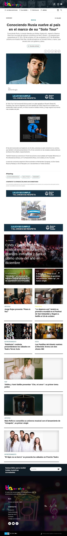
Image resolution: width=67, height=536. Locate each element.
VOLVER (58, 18)
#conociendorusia (13, 177)
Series (45, 10)
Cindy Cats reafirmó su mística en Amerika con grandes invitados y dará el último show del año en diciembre (25, 254)
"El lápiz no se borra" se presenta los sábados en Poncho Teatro (31, 457)
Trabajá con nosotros (14, 519)
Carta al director (13, 512)
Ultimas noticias (12, 10)
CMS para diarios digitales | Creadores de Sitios (52, 533)
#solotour (26, 177)
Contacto (10, 516)
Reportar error (12, 514)
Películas (35, 10)
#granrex (36, 177)
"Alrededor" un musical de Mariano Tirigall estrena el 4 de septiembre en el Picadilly (17, 278)
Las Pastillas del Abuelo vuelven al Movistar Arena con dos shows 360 (48, 346)
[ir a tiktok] (54, 4)
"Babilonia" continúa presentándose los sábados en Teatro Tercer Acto (17, 346)
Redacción (11, 510)
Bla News (24, 10)
